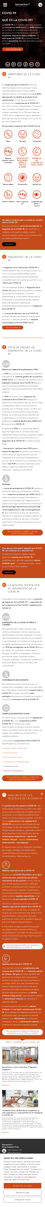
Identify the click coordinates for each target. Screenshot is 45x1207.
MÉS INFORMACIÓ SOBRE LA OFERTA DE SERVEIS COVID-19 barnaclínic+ (22, 778)
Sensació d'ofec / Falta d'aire (15, 748)
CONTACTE (9, 572)
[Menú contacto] (40, 5)
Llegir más (5, 1085)
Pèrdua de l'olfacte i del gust (37, 161)
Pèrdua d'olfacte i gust (12, 757)
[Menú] (5, 5)
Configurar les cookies (22, 1200)
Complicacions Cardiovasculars (16, 762)
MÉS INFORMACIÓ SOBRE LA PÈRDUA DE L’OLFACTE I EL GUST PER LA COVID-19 (22, 1032)
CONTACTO (9, 244)
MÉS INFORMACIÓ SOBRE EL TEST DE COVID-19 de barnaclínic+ (22, 533)
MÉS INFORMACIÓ (13, 49)
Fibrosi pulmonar (10, 753)
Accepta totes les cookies (22, 1186)
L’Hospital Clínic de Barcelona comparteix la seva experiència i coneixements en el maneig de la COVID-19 (22, 1112)
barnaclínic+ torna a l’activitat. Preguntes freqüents (19, 1068)
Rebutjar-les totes (22, 1193)
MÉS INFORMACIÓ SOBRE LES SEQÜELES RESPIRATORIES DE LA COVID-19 (22, 946)
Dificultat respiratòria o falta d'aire (22, 163)
